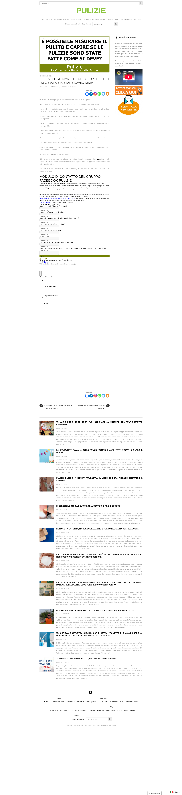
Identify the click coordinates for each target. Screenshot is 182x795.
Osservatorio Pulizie (99, 19)
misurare (64, 87)
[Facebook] (87, 94)
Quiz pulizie (104, 702)
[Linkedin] (91, 94)
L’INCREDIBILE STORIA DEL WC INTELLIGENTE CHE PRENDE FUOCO (88, 506)
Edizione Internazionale (72, 24)
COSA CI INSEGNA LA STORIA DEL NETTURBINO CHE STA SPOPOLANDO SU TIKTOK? (96, 610)
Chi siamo (49, 19)
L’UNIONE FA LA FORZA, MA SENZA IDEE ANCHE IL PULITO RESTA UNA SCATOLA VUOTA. (97, 529)
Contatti (88, 24)
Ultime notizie (110, 710)
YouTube (132, 37)
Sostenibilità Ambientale (61, 19)
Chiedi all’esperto (78, 719)
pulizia (74, 87)
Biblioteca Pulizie (112, 19)
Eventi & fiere (137, 19)
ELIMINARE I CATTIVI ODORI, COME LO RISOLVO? (93, 407)
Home (42, 19)
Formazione (87, 19)
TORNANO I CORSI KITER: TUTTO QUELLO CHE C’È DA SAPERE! (86, 659)
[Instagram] (95, 94)
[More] (107, 94)
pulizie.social (43, 87)
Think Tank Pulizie (126, 19)
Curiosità (119, 710)
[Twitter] (103, 94)
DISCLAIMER (112, 725)
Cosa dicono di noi (58, 702)
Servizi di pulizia (129, 710)
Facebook (121, 37)
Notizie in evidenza (97, 710)
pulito (70, 87)
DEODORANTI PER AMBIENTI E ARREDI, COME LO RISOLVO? (56, 407)
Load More (91, 686)
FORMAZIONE (54, 87)
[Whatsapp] (99, 94)
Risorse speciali (76, 19)
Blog (83, 24)
